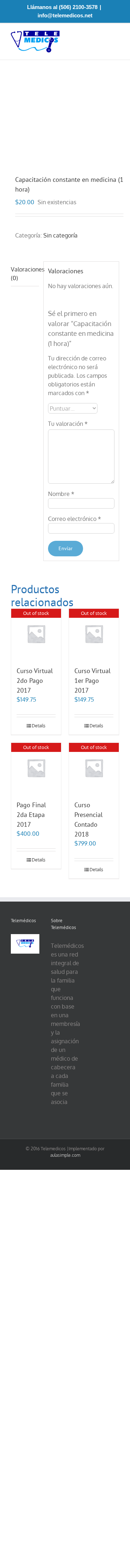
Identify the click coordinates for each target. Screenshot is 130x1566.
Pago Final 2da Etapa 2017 (31, 815)
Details (39, 725)
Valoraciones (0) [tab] (25, 274)
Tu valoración (68, 423)
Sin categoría (60, 235)
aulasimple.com (65, 1155)
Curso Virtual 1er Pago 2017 (92, 680)
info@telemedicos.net (65, 15)
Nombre (61, 493)
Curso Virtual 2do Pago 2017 (35, 680)
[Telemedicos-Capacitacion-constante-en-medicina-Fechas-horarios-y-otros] (65, 118)
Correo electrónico (74, 518)
